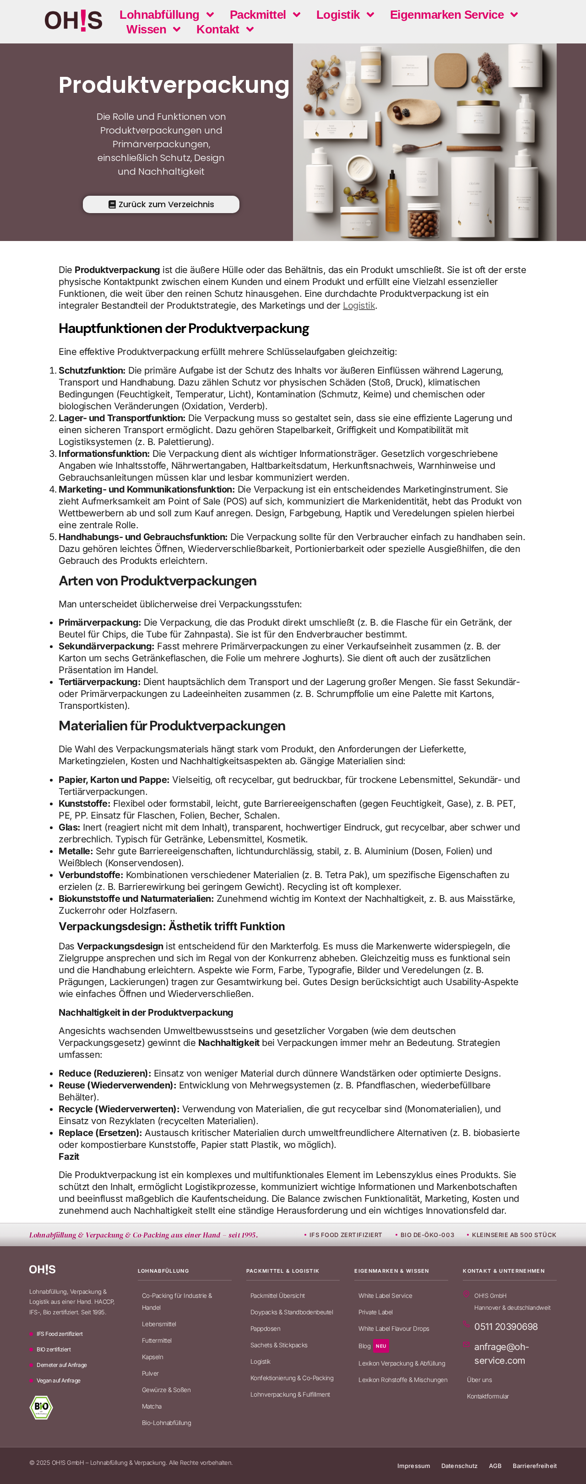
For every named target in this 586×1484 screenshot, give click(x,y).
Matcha (152, 1406)
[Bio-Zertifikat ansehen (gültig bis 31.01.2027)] (41, 1408)
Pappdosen (265, 1328)
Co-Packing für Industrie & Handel (177, 1301)
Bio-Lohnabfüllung (166, 1422)
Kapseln (152, 1357)
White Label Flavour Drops (393, 1328)
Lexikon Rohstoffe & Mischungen (402, 1379)
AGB (495, 1465)
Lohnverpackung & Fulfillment (290, 1394)
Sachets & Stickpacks (279, 1345)
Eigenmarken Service (447, 14)
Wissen (146, 29)
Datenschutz (459, 1465)
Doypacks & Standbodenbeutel (291, 1312)
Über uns (479, 1379)
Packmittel (258, 14)
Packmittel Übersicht (277, 1295)
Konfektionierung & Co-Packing (292, 1378)
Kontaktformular (488, 1396)
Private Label (375, 1312)
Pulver (150, 1373)
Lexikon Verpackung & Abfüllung (401, 1363)
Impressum (413, 1465)
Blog (372, 1346)
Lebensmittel (159, 1324)
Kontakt (217, 29)
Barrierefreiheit (535, 1465)
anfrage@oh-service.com (501, 1353)
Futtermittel (157, 1340)
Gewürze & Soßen (166, 1389)
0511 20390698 (506, 1326)
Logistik (338, 14)
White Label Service (385, 1295)
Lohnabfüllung (159, 14)
